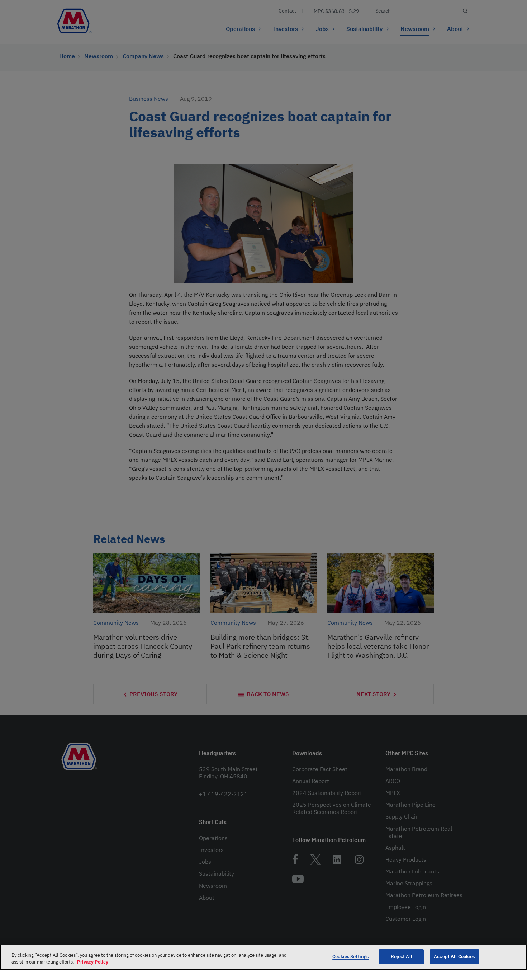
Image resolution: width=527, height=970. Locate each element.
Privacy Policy (92, 962)
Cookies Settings (350, 956)
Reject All (401, 956)
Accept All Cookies (454, 956)
